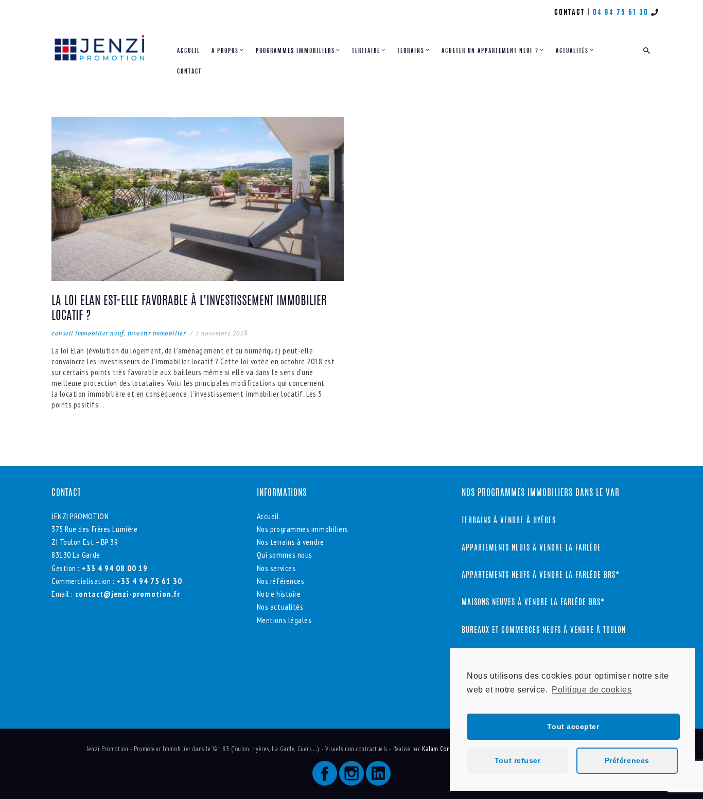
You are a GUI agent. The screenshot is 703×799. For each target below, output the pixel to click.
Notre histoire (279, 594)
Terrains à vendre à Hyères (509, 521)
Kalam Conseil (441, 748)
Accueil (268, 516)
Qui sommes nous (284, 554)
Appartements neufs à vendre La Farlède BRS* (541, 575)
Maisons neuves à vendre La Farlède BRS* (533, 603)
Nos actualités (280, 606)
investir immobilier (157, 333)
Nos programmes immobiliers (302, 529)
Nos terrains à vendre (290, 542)
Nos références (281, 581)
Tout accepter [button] (573, 726)
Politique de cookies (591, 689)
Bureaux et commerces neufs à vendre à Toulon (545, 630)
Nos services (276, 568)
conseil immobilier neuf (87, 333)
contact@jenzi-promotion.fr (126, 594)
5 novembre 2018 (222, 333)
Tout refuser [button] (518, 760)
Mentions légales (284, 620)
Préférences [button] (627, 760)
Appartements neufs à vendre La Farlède (531, 548)
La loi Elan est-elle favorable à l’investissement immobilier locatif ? (189, 309)
